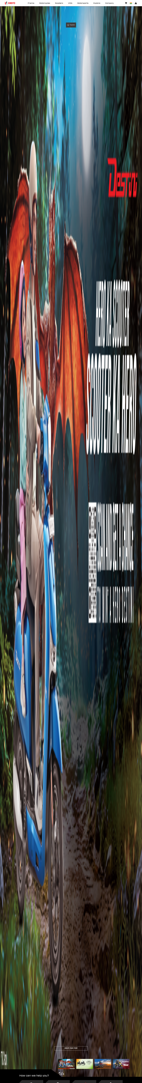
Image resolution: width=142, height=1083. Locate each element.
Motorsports (82, 3)
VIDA (70, 3)
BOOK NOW (71, 1048)
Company (109, 3)
